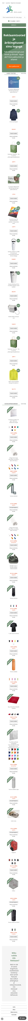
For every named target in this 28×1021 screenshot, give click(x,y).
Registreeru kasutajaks (16, 2)
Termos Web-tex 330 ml (13, 922)
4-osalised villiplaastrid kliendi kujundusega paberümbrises (13, 188)
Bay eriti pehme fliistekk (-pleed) (13, 707)
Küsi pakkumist (14, 66)
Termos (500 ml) (13, 496)
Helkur (13, 890)
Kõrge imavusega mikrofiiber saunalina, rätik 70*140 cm (14, 529)
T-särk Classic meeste (13, 633)
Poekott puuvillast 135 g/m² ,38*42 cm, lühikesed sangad (13, 421)
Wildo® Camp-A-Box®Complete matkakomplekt (14, 567)
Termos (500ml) (13, 671)
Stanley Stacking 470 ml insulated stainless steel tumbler (13, 285)
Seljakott (14, 852)
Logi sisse (8, 2)
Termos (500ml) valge (14, 789)
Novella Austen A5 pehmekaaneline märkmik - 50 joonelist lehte (14, 221)
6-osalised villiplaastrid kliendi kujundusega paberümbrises (13, 91)
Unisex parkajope (13, 121)
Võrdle (13, 105)
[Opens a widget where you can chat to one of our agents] (22, 1018)
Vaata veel (23, 73)
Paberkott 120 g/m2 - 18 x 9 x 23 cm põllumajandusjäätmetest (14, 156)
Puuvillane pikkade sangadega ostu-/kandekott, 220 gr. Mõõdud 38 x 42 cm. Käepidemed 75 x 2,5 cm (13, 744)
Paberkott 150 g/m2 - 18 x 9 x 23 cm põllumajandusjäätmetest (14, 350)
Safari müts (13, 821)
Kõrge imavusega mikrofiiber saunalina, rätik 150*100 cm (14, 459)
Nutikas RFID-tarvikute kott (13, 317)
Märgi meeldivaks (14, 104)
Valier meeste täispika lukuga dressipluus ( (13, 382)
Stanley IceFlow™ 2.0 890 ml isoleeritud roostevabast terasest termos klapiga (13, 254)
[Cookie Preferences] (2, 1018)
